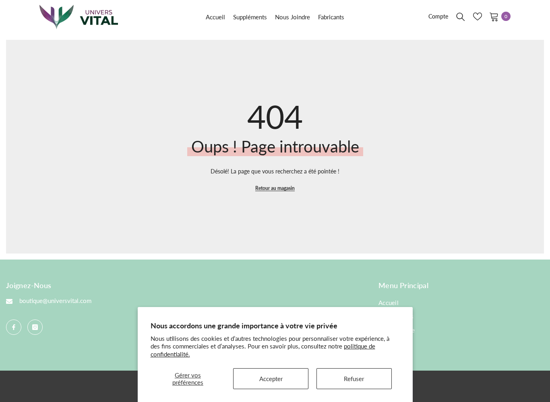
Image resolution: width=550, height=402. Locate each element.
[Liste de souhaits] (477, 16)
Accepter (271, 378)
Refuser (354, 378)
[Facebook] (13, 327)
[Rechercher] (460, 16)
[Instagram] (35, 327)
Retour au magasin (275, 188)
